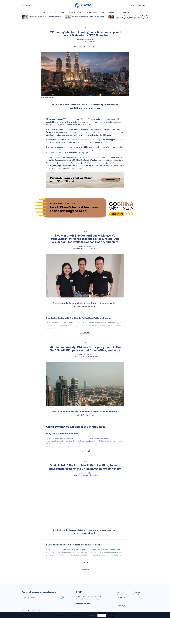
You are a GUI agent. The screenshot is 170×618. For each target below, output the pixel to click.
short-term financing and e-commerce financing (85, 122)
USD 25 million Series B (81, 160)
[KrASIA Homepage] (83, 5)
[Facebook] (80, 46)
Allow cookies (101, 615)
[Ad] (85, 207)
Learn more (92, 615)
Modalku (119, 157)
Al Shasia (89, 355)
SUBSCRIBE (142, 5)
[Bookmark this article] (96, 42)
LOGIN (132, 5)
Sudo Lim (89, 246)
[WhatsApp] (93, 46)
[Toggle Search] (33, 5)
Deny (112, 615)
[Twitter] (84, 46)
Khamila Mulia (88, 39)
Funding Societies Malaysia (92, 119)
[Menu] (23, 5)
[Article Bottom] (85, 180)
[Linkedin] (89, 46)
